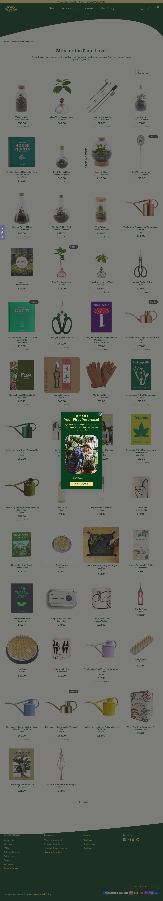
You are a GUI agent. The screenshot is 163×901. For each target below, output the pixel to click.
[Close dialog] (99, 413)
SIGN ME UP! (81, 484)
